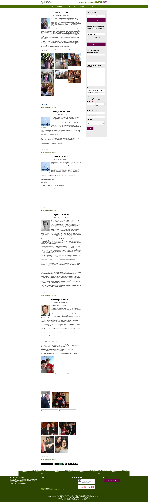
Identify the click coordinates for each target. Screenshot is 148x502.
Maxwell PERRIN (61, 157)
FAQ (73, 498)
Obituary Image (90, 87)
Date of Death (90, 60)
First (88, 105)
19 (69, 463)
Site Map (63, 499)
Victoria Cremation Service (49, 3)
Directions (64, 498)
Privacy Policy (74, 499)
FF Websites (84, 499)
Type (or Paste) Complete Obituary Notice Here (94, 66)
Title (88, 96)
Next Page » (75, 463)
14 (63, 463)
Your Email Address (91, 115)
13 (60, 463)
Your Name (90, 101)
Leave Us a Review (112, 480)
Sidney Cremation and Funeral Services (82, 498)
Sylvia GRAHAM (61, 214)
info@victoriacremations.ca (47, 488)
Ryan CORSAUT (61, 13)
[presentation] (96, 123)
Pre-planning (69, 498)
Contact (59, 498)
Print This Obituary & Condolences (49, 107)
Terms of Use (68, 499)
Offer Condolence (44, 104)
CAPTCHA (89, 119)
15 (65, 463)
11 (55, 463)
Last (97, 105)
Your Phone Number (92, 110)
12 (58, 463)
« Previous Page (46, 463)
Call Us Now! (104, 1)
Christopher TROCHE (61, 300)
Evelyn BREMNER (61, 111)
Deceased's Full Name (92, 52)
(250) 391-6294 (104, 2)
